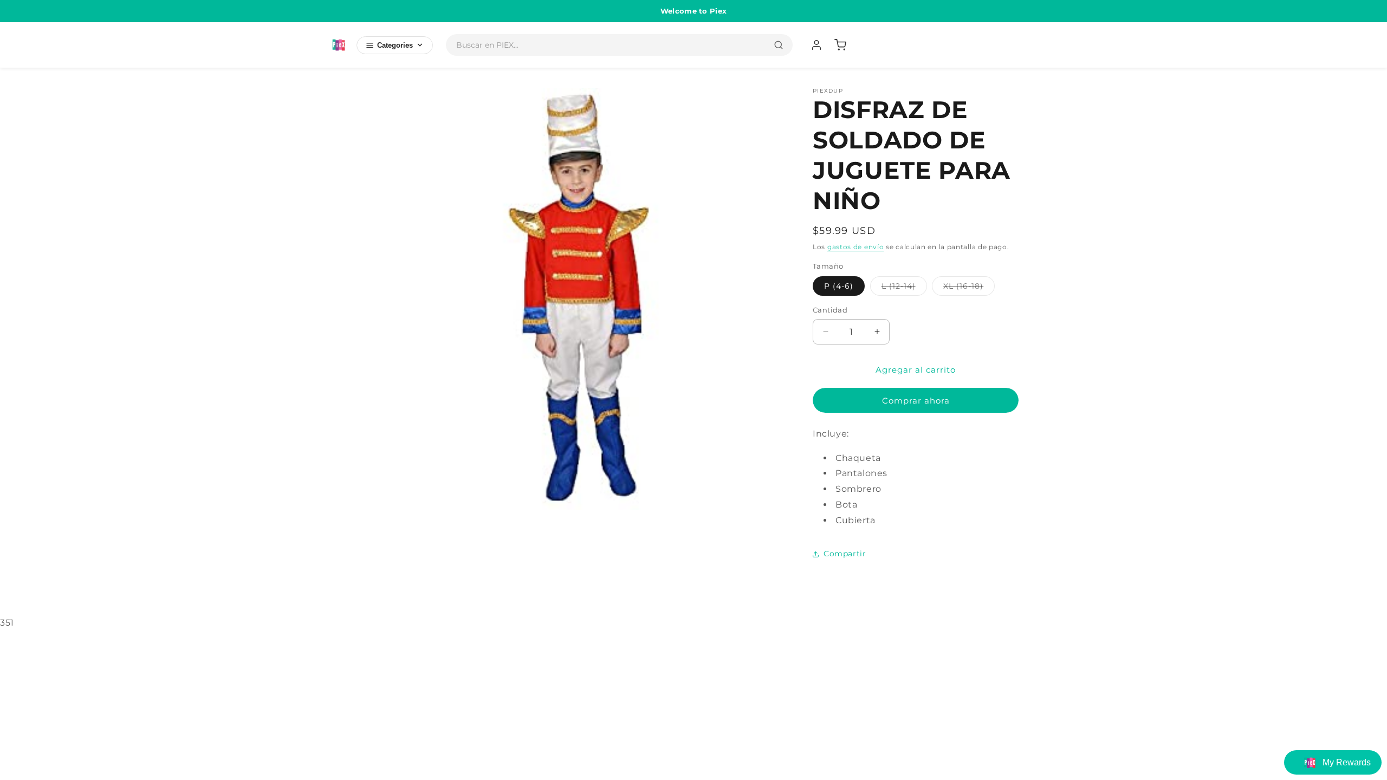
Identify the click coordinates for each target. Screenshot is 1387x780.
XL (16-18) (969, 288)
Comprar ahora (916, 400)
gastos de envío (855, 247)
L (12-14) (904, 288)
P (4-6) (838, 286)
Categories (395, 45)
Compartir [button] (845, 553)
